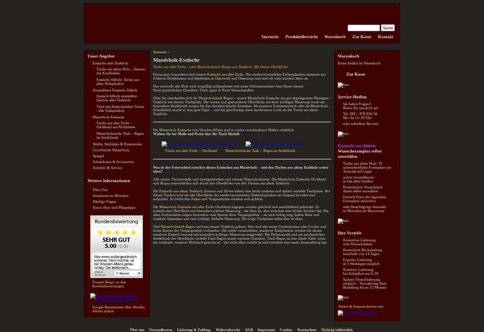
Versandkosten (160, 330)
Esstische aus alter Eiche (225, 74)
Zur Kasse (361, 36)
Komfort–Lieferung (358, 270)
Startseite (270, 36)
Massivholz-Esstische (108, 117)
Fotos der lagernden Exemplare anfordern (364, 199)
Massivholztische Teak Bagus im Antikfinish (260, 151)
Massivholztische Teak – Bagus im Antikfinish (120, 135)
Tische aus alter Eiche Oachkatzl (191, 151)
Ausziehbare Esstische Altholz (115, 90)
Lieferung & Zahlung (194, 330)
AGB (249, 330)
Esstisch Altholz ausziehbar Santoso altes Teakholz (116, 98)
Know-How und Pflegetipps (114, 207)
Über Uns (100, 190)
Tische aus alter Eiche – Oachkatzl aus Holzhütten (115, 125)
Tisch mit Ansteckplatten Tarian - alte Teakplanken (120, 108)
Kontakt (385, 36)
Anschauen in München (111, 196)
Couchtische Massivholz (111, 150)
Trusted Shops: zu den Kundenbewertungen (109, 284)
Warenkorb (335, 36)
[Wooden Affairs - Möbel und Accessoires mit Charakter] (255, 36)
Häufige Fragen (105, 201)
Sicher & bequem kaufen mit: (361, 306)
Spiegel (98, 156)
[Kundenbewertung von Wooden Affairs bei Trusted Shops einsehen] (116, 277)
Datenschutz (307, 330)
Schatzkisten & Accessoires (113, 162)
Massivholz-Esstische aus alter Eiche (186, 207)
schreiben (358, 124)
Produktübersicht (301, 36)
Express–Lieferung (357, 260)
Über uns (137, 330)
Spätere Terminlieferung (361, 279)
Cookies (286, 330)
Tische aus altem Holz (359, 163)
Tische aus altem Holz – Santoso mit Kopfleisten (121, 71)
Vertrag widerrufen (337, 330)
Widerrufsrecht (228, 330)
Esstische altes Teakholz (110, 63)
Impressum (266, 330)
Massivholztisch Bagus (216, 98)
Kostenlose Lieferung (359, 240)
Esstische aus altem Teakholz (181, 191)
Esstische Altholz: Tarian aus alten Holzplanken (117, 81)
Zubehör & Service (107, 168)
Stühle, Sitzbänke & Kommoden (117, 144)
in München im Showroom (363, 211)
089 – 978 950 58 (363, 114)
